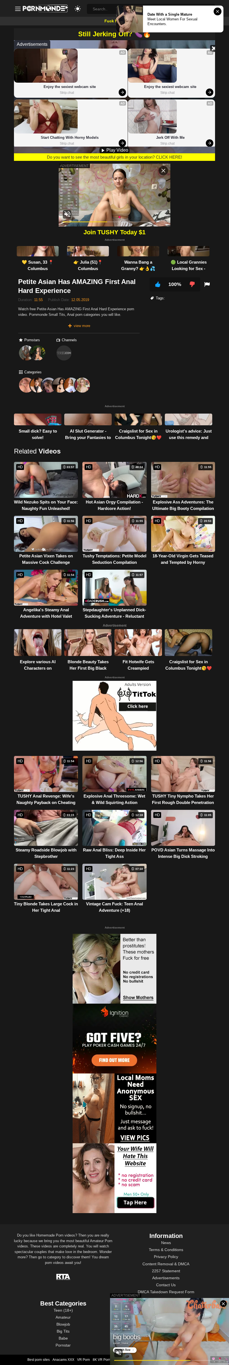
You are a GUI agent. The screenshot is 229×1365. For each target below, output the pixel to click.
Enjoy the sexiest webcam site (70, 87)
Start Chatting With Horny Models (70, 137)
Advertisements (166, 1278)
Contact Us (166, 1285)
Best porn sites (38, 1360)
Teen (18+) (63, 1310)
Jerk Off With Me (170, 137)
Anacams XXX (63, 1360)
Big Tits (63, 1331)
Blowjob (63, 1324)
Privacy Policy (166, 1256)
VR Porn (83, 1360)
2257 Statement (166, 1271)
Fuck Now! (114, 21)
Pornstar (63, 1345)
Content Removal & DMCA (165, 1264)
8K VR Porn (102, 1360)
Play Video (116, 150)
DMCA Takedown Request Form (166, 1292)
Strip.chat (67, 93)
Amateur (63, 1317)
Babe (63, 1338)
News (166, 1242)
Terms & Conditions (166, 1249)
